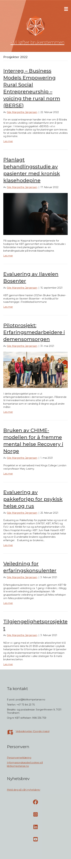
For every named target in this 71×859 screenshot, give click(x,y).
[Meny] (66, 9)
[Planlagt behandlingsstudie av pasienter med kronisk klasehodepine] (35, 213)
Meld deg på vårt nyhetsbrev (23, 789)
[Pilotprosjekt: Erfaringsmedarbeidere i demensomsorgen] (35, 369)
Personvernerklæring (19, 757)
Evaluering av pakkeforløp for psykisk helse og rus (33, 499)
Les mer (8, 141)
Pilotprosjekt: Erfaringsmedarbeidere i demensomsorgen (34, 332)
